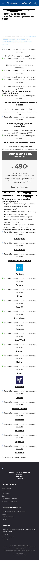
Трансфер (5, 493)
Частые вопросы (8, 517)
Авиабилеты (6, 488)
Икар (19, 373)
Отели (4, 496)
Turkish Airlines (19, 409)
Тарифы (5, 539)
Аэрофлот (19, 238)
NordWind (19, 340)
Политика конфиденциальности (13, 511)
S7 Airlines (19, 249)
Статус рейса (6, 491)
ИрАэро (19, 329)
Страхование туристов (10, 499)
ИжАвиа (19, 431)
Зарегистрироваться (19, 187)
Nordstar (19, 386)
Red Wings (19, 318)
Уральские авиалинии (19, 260)
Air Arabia (19, 453)
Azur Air (19, 307)
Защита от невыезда (9, 501)
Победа (20, 274)
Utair (19, 296)
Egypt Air (19, 442)
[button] (14, 457)
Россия (19, 285)
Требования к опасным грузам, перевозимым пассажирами (18, 531)
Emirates (19, 420)
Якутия (19, 398)
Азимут (19, 351)
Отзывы (4, 519)
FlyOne (19, 362)
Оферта (4, 514)
